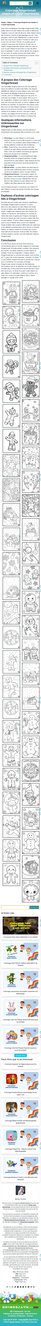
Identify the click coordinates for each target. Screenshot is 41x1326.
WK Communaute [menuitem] (16, 1311)
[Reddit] (23, 1287)
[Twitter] (10, 1287)
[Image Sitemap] (24, 1307)
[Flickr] (18, 1287)
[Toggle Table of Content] (36, 63)
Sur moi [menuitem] (27, 1311)
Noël (12, 165)
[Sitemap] (21, 1307)
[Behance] (34, 1287)
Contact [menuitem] (30, 1316)
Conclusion (8, 74)
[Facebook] (7, 1287)
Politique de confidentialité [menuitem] (13, 1314)
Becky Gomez (15, 1322)
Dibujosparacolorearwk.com (24, 1248)
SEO (5, 1244)
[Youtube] (28, 1287)
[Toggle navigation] (37, 3)
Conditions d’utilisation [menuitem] (16, 1316)
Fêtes (9, 22)
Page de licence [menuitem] (31, 1314)
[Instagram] (12, 1287)
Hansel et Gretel (16, 179)
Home (3, 22)
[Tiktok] (19, 1307)
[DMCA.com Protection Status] (33, 1307)
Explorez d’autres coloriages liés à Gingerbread (20, 72)
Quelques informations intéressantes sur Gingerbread (17, 69)
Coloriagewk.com (11, 1250)
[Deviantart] (15, 1287)
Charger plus (20, 1055)
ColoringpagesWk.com (9, 1246)
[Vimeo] (31, 1287)
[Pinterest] (20, 1287)
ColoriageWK (23, 1320)
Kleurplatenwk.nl (22, 1246)
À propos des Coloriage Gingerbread (15, 65)
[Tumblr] (26, 1287)
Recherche (34, 907)
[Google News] (27, 1307)
